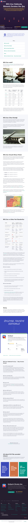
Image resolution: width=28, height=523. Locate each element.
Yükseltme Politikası (24, 507)
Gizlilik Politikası (24, 504)
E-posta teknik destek (14, 514)
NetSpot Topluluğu (17, 506)
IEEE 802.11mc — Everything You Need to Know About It (22, 470)
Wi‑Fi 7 (6, 93)
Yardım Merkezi (17, 504)
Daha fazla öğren (4, 475)
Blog (16, 509)
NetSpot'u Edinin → (6, 355)
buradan (9, 212)
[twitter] (14, 12)
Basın (16, 507)
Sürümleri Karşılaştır (3, 510)
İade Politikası (23, 509)
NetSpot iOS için (3, 509)
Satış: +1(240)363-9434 (24, 514)
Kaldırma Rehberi (24, 510)
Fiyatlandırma (10, 507)
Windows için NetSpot (3, 504)
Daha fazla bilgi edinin (11, 521)
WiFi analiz (20, 186)
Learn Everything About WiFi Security (14, 468)
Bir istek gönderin (10, 443)
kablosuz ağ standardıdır (10, 64)
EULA (22, 506)
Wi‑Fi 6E (5, 253)
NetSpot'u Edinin (24, 27)
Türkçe (26, 517)
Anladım (25, 521)
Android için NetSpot (3, 507)
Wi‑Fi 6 (6, 96)
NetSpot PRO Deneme (11, 509)
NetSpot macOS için (3, 506)
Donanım (16, 510)
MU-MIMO (12, 384)
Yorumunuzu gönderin (19, 493)
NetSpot (12, 187)
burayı (9, 489)
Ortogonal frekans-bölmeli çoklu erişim (9, 292)
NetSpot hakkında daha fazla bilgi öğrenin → (15, 355)
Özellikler (9, 504)
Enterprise (9, 506)
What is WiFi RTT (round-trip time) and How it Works (5, 469)
